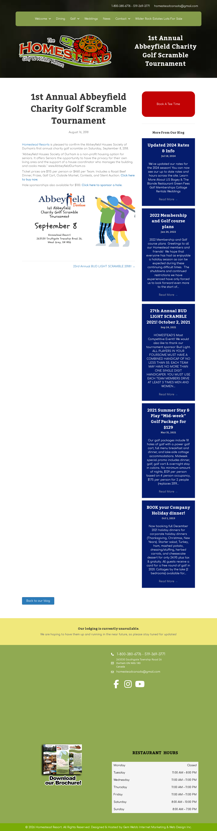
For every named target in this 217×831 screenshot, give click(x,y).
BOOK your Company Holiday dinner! (168, 510)
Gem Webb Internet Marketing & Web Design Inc (157, 827)
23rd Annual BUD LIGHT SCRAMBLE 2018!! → (104, 266)
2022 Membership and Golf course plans (168, 221)
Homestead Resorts (36, 144)
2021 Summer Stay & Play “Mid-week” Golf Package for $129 (168, 419)
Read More (168, 199)
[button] (168, 104)
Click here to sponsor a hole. (102, 185)
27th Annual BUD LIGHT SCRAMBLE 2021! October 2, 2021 (168, 316)
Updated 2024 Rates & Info (168, 148)
